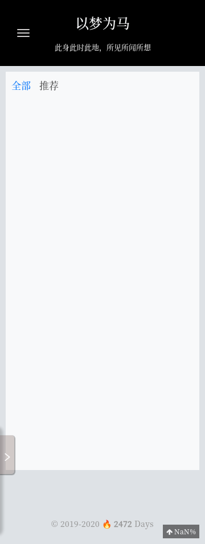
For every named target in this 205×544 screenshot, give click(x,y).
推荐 (49, 85)
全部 (21, 85)
